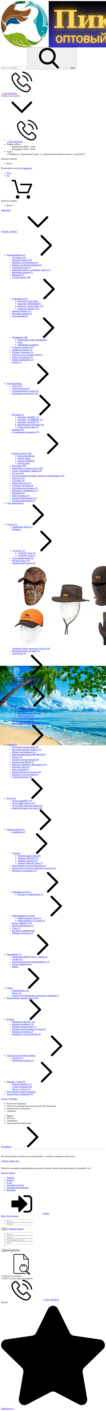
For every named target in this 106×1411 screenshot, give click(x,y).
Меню (12, 1173)
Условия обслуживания (18, 1187)
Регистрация (12, 1216)
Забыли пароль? (16, 1229)
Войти (46, 1213)
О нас (9, 1182)
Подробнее (6, 1146)
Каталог (5, 1173)
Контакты (11, 1190)
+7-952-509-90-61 (10, 94)
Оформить (27, 168)
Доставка (13, 1099)
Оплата (4, 1099)
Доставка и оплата (15, 1185)
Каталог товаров (9, 231)
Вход (3, 1216)
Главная (10, 1177)
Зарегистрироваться (10, 1250)
